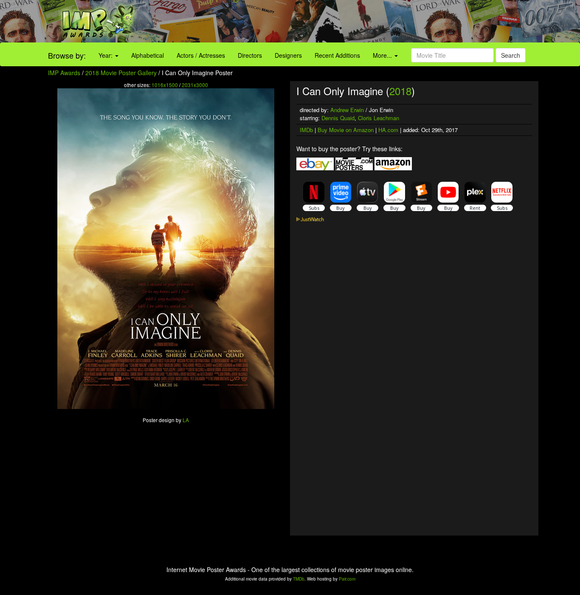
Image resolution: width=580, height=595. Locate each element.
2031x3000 (195, 84)
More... (383, 55)
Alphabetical (147, 55)
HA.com (388, 130)
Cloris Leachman (378, 118)
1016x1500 (165, 84)
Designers (288, 55)
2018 (400, 90)
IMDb (306, 130)
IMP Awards (64, 72)
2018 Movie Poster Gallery (121, 72)
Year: (106, 55)
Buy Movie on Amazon (346, 130)
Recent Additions (337, 55)
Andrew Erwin (347, 110)
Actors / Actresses (201, 55)
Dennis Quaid (338, 118)
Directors (250, 55)
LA (186, 419)
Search (510, 55)
